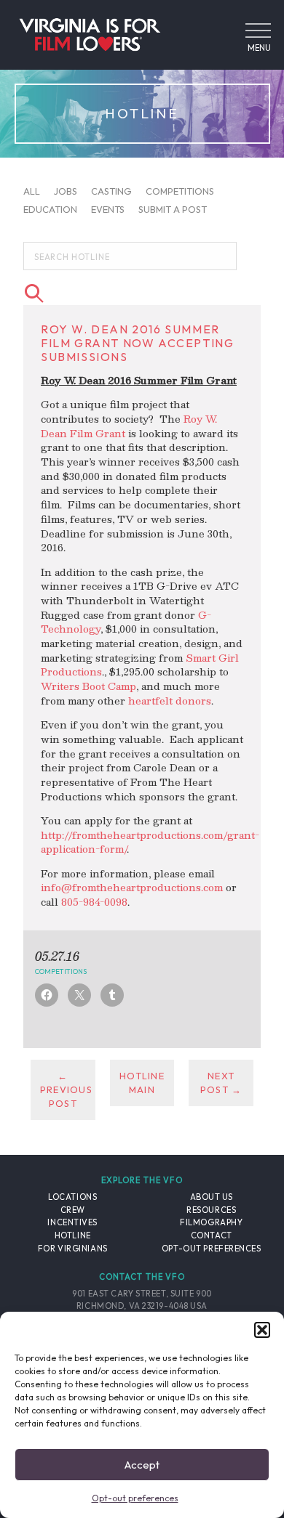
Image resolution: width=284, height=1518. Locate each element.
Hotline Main (142, 1082)
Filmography (211, 1222)
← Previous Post (66, 1089)
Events (108, 209)
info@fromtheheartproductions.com (132, 887)
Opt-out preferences (135, 1498)
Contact (211, 1235)
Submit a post (172, 209)
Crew (72, 1210)
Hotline (73, 1235)
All (31, 190)
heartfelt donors (169, 700)
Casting (111, 190)
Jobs (65, 190)
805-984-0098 (94, 901)
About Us (211, 1197)
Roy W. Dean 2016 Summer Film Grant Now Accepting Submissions (137, 343)
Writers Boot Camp (88, 686)
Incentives (72, 1222)
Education (50, 209)
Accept (142, 1465)
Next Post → (221, 1082)
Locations (72, 1197)
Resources (211, 1210)
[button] (262, 1330)
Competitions (180, 190)
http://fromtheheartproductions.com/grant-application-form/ (150, 842)
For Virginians (73, 1248)
